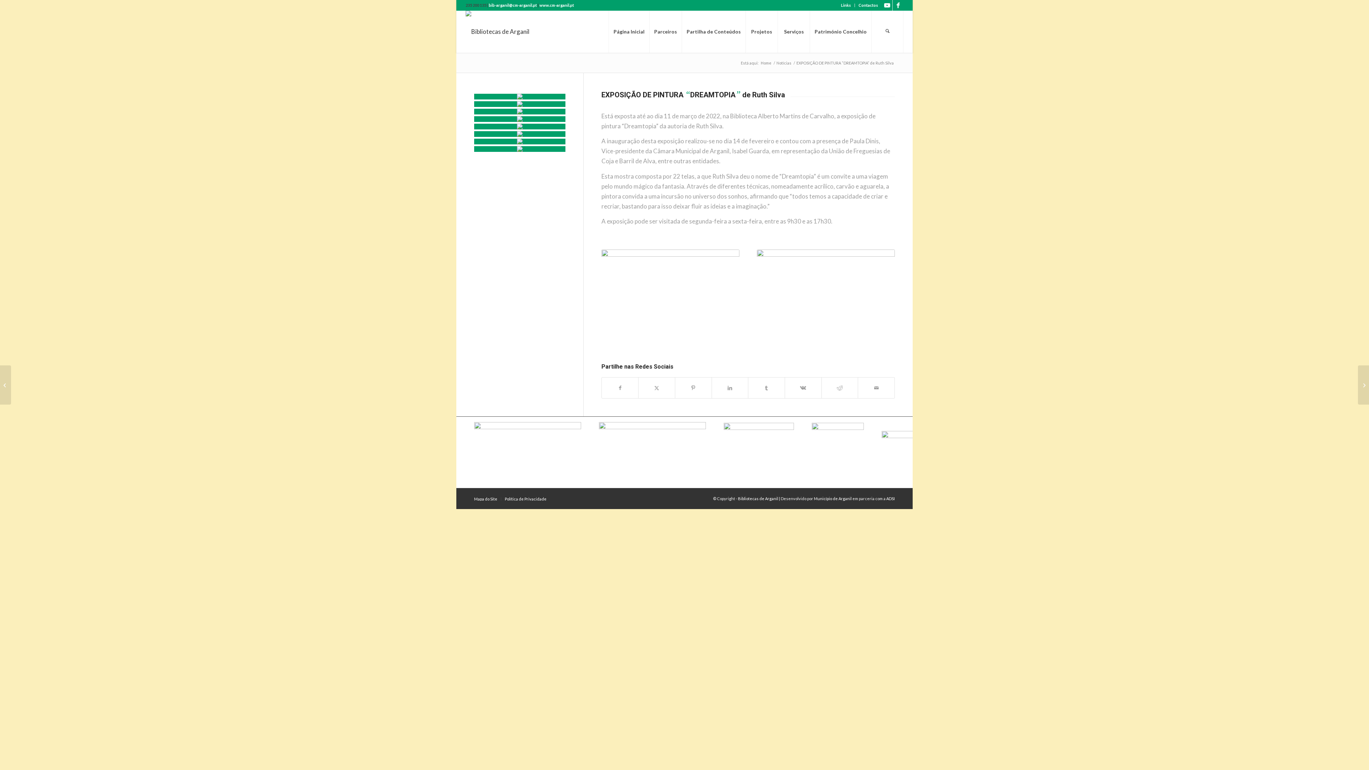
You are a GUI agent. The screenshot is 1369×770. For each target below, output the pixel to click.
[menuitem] (846, 5)
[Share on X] (657, 388)
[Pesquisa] (887, 32)
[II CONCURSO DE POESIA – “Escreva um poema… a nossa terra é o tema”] (1363, 385)
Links (846, 5)
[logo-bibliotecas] (497, 32)
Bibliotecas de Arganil (758, 498)
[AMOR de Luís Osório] (5, 385)
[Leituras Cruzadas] (519, 134)
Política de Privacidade (526, 499)
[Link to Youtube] (887, 5)
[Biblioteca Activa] (519, 126)
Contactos (868, 5)
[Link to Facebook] (898, 5)
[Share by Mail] (876, 388)
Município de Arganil (833, 498)
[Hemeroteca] (519, 104)
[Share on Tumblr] (766, 388)
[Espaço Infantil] (519, 141)
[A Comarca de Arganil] (519, 119)
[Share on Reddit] (840, 388)
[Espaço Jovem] (519, 149)
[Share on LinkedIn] (730, 388)
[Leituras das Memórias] (519, 111)
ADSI (890, 498)
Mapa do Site (485, 499)
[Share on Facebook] (620, 388)
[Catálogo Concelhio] (519, 96)
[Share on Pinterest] (693, 388)
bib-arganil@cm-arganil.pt (513, 5)
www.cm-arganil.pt (556, 5)
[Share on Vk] (803, 388)
